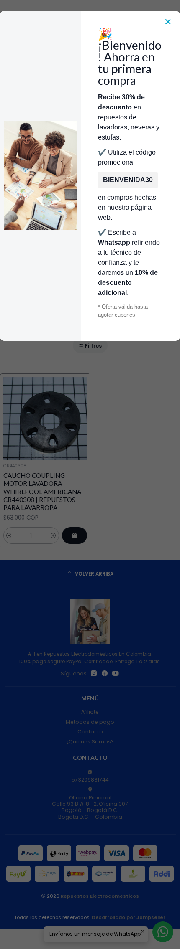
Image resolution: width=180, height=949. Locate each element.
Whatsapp (114, 242)
